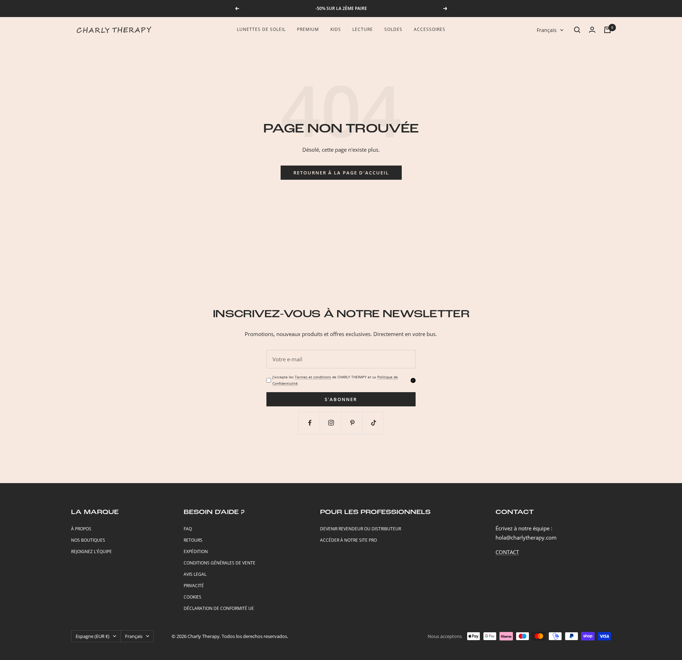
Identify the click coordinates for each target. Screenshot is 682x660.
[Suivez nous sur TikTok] (374, 423)
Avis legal (195, 574)
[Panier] (607, 30)
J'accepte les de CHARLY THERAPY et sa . (335, 379)
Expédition (196, 551)
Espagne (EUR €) (92, 636)
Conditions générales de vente (219, 563)
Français (547, 30)
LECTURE (362, 29)
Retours (193, 540)
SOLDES (393, 29)
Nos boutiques (88, 540)
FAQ (188, 529)
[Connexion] (592, 30)
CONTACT (507, 552)
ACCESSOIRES (429, 29)
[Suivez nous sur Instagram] (331, 423)
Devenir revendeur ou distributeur (360, 529)
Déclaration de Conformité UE (219, 608)
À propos (81, 529)
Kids (335, 29)
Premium (308, 29)
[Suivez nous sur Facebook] (310, 423)
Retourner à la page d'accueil (341, 172)
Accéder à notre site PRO (348, 540)
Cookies (192, 597)
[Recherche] (577, 30)
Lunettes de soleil (261, 29)
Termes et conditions (313, 376)
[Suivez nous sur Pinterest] (352, 423)
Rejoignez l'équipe (91, 551)
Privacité (194, 586)
